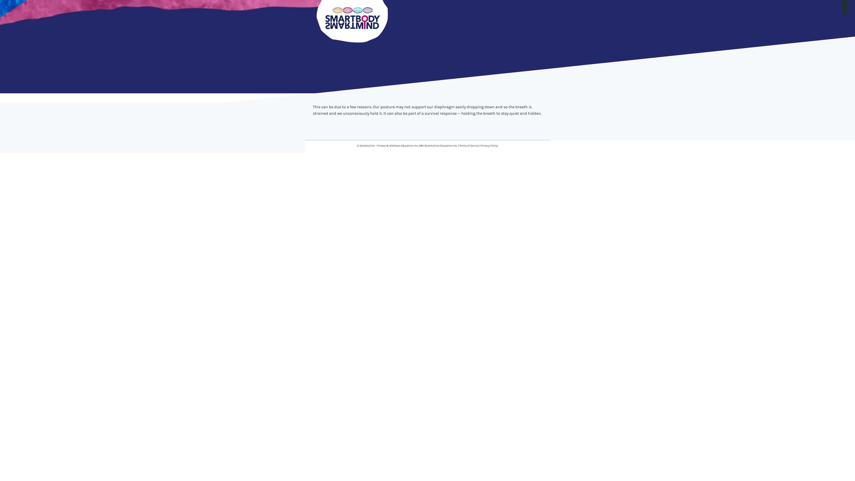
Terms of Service (469, 145)
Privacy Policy (489, 145)
